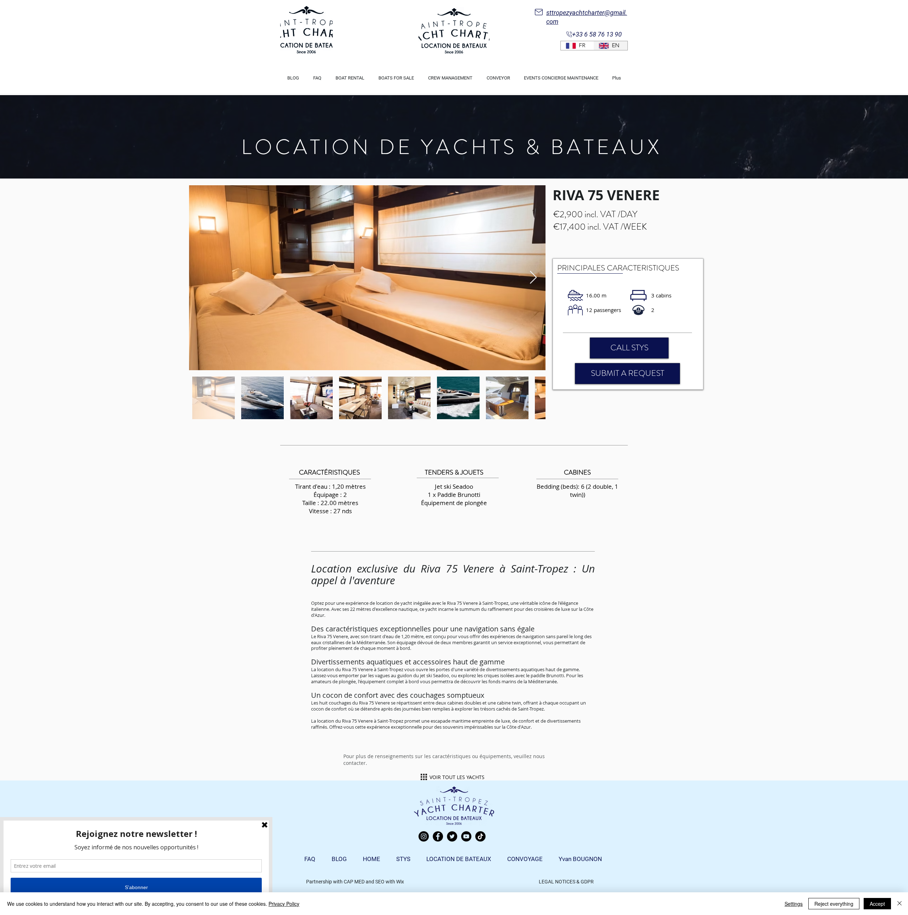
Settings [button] (794, 903)
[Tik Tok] (480, 836)
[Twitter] (452, 836)
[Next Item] (533, 278)
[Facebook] (438, 836)
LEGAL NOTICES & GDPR (566, 881)
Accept (877, 903)
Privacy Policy (283, 903)
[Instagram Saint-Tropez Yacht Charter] (424, 836)
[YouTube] (466, 836)
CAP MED (354, 881)
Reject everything (833, 903)
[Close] (899, 903)
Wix (400, 881)
